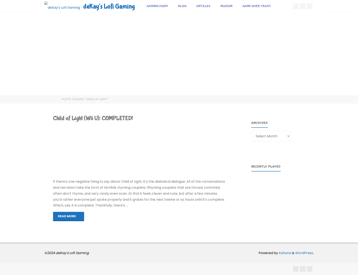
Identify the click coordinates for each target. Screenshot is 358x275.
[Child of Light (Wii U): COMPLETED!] (168, 150)
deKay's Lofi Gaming (109, 6)
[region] (280, 194)
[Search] (280, 6)
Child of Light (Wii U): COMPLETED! (93, 118)
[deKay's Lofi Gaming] (62, 6)
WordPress (304, 253)
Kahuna (284, 253)
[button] (257, 193)
